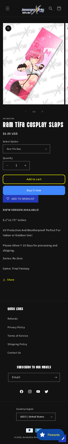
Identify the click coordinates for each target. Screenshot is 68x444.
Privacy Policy (16, 327)
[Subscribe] (55, 377)
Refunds (13, 318)
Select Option (10, 141)
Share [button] (10, 279)
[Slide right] (42, 111)
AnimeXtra (28, 437)
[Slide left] (26, 111)
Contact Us (14, 352)
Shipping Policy (17, 344)
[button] (7, 8)
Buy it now (34, 190)
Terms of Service (18, 335)
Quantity (8, 158)
